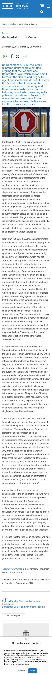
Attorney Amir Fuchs (12, 569)
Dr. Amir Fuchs (36, 47)
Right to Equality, (10, 601)
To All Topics (13, 615)
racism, (37, 601)
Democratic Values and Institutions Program (23, 607)
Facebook (11, 56)
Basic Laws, (8, 604)
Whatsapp (5, 56)
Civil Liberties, (25, 601)
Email (25, 56)
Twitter (18, 56)
